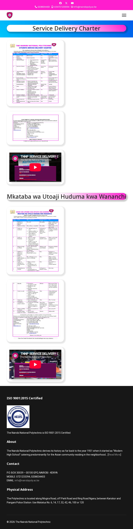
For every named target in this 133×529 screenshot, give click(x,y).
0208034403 (44, 7)
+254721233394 (61, 7)
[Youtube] (72, 3)
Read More (114, 454)
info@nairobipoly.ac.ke (85, 7)
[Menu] (124, 15)
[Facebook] (60, 3)
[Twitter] (66, 3)
